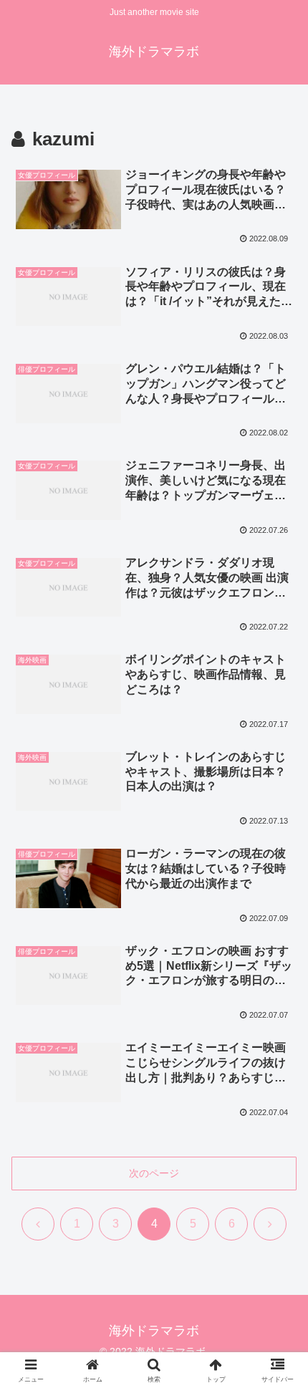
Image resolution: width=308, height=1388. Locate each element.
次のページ (154, 1173)
